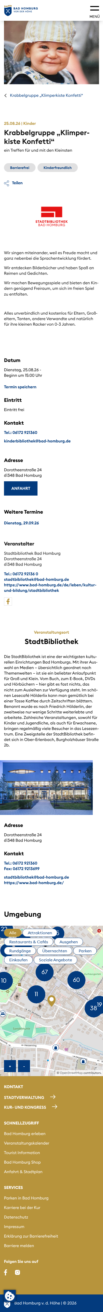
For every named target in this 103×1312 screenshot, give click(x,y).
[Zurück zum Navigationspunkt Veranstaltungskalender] (5, 95)
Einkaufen (18, 959)
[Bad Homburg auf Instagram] (17, 1272)
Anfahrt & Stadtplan (23, 1171)
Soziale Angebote (55, 959)
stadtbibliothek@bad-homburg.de (36, 579)
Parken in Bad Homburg (26, 1198)
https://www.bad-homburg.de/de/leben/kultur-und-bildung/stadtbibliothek (50, 588)
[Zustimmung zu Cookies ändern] (10, 1296)
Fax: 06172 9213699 (22, 868)
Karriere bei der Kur (22, 1207)
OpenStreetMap (71, 1073)
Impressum (14, 1226)
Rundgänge (20, 950)
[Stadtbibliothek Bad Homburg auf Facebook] (8, 601)
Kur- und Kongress (25, 1107)
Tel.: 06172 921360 (20, 432)
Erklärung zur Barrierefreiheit (31, 1236)
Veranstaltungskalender (26, 1143)
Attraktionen (40, 932)
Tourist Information (22, 1152)
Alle (12, 932)
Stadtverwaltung (24, 1097)
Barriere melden (19, 1245)
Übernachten (54, 950)
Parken (85, 950)
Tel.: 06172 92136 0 (21, 574)
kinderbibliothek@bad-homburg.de (37, 441)
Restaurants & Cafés (28, 941)
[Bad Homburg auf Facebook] (5, 1272)
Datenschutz (16, 1217)
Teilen (17, 182)
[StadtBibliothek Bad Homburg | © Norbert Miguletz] (46, 787)
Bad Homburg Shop (22, 1162)
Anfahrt (20, 488)
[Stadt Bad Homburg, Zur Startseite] (21, 10)
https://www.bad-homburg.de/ (34, 882)
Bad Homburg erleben (25, 1133)
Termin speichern (20, 387)
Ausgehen (69, 941)
